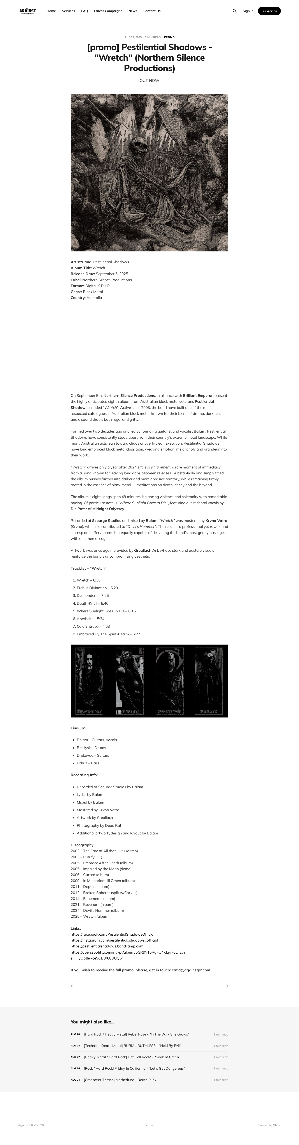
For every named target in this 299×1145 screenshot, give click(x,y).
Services (68, 11)
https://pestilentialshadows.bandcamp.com (107, 946)
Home (51, 11)
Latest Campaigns (108, 11)
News (132, 11)
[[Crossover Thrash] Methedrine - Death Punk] (149, 1079)
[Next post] (225, 986)
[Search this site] (234, 11)
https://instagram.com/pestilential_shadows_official (114, 940)
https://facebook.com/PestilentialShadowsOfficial (112, 934)
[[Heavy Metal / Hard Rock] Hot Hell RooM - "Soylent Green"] (149, 1057)
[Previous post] (74, 986)
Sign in (248, 11)
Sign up (149, 1125)
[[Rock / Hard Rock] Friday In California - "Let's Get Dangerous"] (149, 1068)
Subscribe (269, 11)
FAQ (84, 11)
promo (169, 37)
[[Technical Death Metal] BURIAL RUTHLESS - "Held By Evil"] (149, 1045)
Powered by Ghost (269, 1125)
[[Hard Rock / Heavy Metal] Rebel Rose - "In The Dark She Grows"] (149, 1034)
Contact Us (152, 11)
